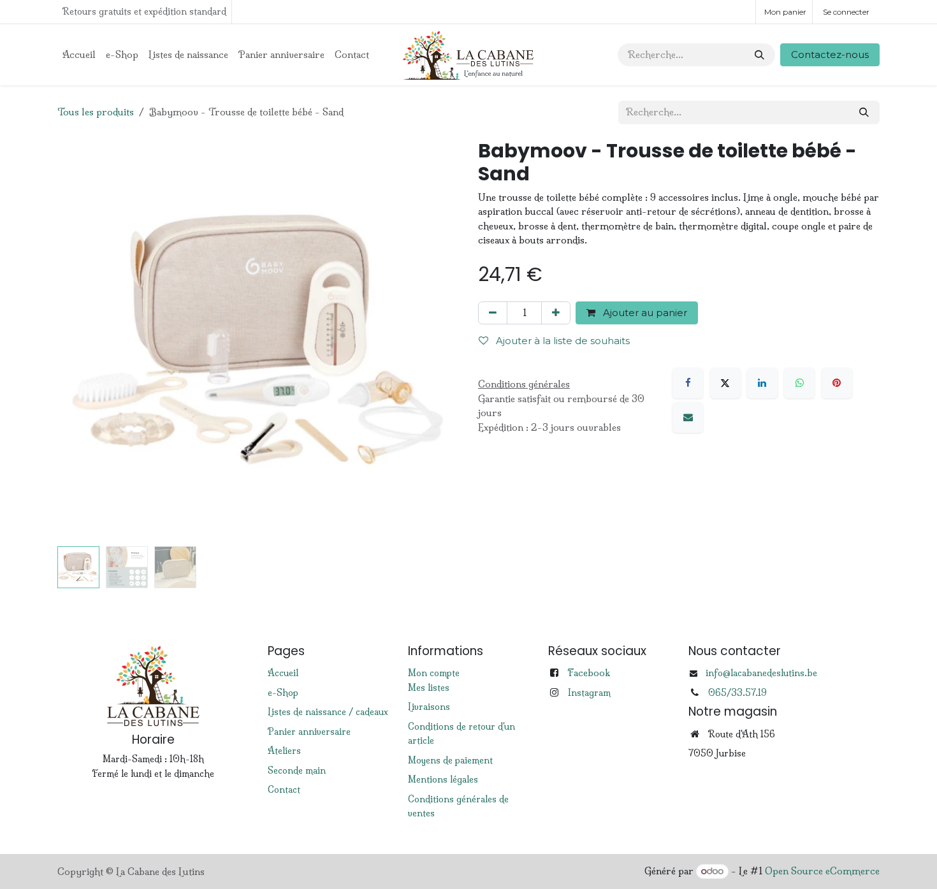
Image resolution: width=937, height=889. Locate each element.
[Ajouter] (555, 313)
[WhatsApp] (799, 383)
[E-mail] (687, 417)
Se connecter (846, 12)
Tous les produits (95, 112)
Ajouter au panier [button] (643, 313)
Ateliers (284, 750)
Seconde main (297, 770)
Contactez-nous (830, 54)
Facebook (588, 673)
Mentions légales (443, 779)
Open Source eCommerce (822, 871)
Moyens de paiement (450, 760)
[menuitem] (79, 55)
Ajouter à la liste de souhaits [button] (561, 341)
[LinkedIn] (762, 383)
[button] (77, 340)
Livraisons (429, 706)
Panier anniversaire (309, 731)
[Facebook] (687, 383)
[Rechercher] (759, 55)
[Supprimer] (492, 313)
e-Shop (283, 692)
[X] (725, 383)
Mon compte (434, 673)
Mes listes (428, 687)
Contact (284, 789)
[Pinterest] (837, 383)
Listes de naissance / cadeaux (328, 712)
